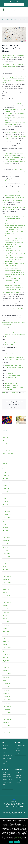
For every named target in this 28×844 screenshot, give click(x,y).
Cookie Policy (13, 806)
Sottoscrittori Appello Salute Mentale (12, 460)
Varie (4, 788)
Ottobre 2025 (6, 485)
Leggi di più (16, 842)
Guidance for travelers (10, 194)
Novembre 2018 (7, 625)
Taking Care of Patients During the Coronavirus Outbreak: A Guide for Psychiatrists (13, 104)
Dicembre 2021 (6, 553)
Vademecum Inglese (9, 233)
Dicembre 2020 (6, 573)
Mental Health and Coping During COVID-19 (15, 197)
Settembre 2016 (7, 648)
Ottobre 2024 (6, 498)
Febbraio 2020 (6, 596)
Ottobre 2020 (6, 579)
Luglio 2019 (5, 609)
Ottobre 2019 (6, 605)
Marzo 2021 (5, 570)
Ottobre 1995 (6, 716)
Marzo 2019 (5, 618)
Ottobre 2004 (6, 687)
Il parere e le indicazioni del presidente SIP (12, 309)
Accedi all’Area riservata (19, 781)
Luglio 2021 (5, 563)
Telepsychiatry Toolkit (10, 117)
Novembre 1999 (7, 703)
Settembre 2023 (7, 518)
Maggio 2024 (6, 505)
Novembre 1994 (7, 719)
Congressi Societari (20, 745)
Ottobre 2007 (6, 670)
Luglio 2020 (5, 586)
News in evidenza (7, 450)
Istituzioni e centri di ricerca (7, 783)
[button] (3, 420)
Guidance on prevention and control (13, 192)
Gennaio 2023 (6, 534)
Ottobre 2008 (6, 667)
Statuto (4, 748)
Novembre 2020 (7, 576)
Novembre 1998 (7, 706)
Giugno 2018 (6, 638)
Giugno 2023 (6, 524)
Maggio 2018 (6, 641)
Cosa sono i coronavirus (10, 331)
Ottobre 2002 (6, 693)
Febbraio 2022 (6, 550)
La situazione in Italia (10, 354)
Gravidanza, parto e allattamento (13, 365)
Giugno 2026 (6, 475)
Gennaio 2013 (6, 654)
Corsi (4, 440)
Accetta (11, 842)
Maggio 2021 (6, 566)
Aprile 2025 (5, 492)
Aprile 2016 (5, 651)
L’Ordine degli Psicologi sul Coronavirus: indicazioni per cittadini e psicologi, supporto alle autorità (14, 218)
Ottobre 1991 (6, 729)
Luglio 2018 (5, 635)
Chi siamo (5, 745)
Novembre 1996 (7, 713)
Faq (5, 336)
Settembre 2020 (7, 583)
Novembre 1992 (7, 726)
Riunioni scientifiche (8, 453)
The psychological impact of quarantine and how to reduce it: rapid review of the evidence (14, 171)
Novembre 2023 (7, 514)
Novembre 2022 (7, 537)
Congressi (5, 437)
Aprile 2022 (5, 547)
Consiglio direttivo (7, 755)
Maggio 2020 (6, 589)
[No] (26, 831)
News (17, 392)
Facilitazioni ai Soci (7, 758)
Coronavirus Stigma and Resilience (13, 195)
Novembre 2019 (7, 602)
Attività (4, 434)
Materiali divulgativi (9, 373)
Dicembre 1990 (6, 732)
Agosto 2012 (6, 657)
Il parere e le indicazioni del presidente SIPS (12, 312)
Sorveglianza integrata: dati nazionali (14, 357)
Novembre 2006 (7, 674)
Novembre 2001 (7, 696)
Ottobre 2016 (6, 644)
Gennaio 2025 (6, 495)
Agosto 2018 (6, 631)
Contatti (18, 772)
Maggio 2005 (6, 680)
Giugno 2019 (6, 612)
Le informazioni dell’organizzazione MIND (12, 292)
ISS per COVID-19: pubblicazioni (12, 375)
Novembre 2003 (7, 690)
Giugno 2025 (6, 488)
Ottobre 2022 (6, 540)
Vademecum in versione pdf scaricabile (14, 231)
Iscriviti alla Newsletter (18, 776)
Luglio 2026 (5, 472)
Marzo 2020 (5, 592)
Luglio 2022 (5, 544)
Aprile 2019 (5, 615)
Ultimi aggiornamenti (10, 342)
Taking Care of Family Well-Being (12, 132)
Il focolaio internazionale (11, 383)
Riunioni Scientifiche (18, 749)
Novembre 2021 (7, 557)
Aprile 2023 (5, 527)
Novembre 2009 (7, 664)
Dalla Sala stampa (9, 344)
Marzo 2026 (5, 479)
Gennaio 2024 (6, 511)
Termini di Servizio (19, 806)
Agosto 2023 (6, 521)
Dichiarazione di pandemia (11, 385)
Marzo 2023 (5, 531)
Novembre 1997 (7, 709)
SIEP (4, 392)
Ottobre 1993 (6, 722)
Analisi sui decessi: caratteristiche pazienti (15, 359)
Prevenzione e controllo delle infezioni (14, 367)
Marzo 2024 (5, 508)
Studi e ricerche (6, 463)
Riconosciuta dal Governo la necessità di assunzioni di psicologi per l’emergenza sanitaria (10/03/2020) (14, 259)
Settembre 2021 (7, 560)
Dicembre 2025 (6, 482)
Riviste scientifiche (7, 779)
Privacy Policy (7, 806)
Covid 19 (14, 392)
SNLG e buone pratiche (10, 377)
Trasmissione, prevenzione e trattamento (15, 334)
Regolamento (6, 752)
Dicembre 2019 (6, 599)
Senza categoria (7, 456)
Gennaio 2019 (6, 622)
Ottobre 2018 (6, 628)
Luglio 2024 (5, 501)
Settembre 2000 (7, 700)
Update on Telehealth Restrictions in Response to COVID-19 (15, 119)
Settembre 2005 (7, 677)
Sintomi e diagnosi (9, 333)
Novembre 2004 (7, 683)
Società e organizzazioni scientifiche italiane (7, 774)
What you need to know (10, 190)
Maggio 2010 (6, 661)
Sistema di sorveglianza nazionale (13, 356)
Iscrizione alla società (6, 762)
